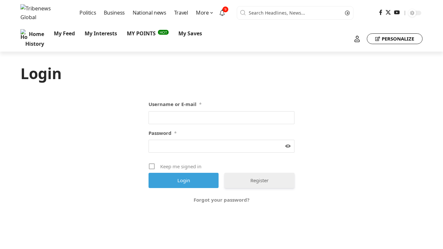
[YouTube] (396, 12)
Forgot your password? (221, 199)
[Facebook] (380, 12)
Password (163, 133)
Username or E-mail (175, 104)
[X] (388, 12)
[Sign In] (357, 39)
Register (259, 180)
